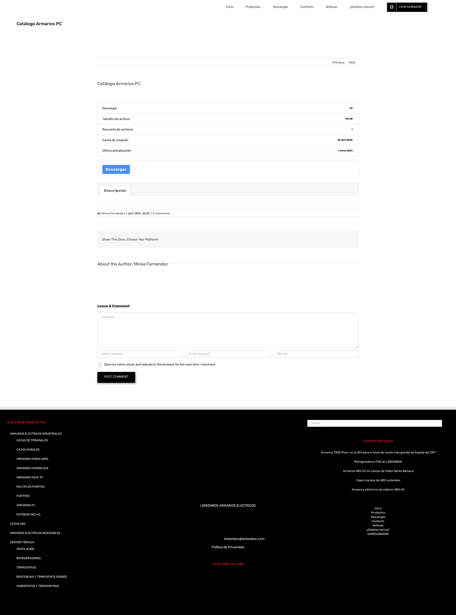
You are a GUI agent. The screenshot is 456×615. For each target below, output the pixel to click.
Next (352, 62)
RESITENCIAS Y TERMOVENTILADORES (41, 576)
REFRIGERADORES (28, 558)
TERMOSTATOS (26, 567)
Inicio (378, 508)
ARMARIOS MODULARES (32, 459)
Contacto (378, 521)
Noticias (378, 525)
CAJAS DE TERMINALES (32, 440)
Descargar (116, 169)
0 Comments (161, 213)
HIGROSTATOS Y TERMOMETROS (37, 586)
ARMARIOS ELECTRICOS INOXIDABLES (35, 533)
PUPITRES (23, 496)
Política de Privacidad (228, 547)
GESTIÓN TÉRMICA (22, 542)
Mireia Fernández (113, 213)
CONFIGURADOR (378, 534)
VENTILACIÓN (25, 549)
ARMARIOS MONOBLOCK (32, 468)
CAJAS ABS (17, 523)
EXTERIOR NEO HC (28, 514)
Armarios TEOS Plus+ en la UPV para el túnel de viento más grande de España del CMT (378, 452)
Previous (338, 62)
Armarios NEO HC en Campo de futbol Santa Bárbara (378, 471)
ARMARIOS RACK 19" (29, 477)
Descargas (378, 517)
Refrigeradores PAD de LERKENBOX (378, 461)
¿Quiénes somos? (378, 529)
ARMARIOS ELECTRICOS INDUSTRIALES (36, 433)
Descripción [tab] (115, 190)
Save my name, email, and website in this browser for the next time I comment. (160, 364)
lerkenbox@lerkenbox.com (244, 539)
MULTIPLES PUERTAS (30, 486)
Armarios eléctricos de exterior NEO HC (378, 489)
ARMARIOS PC (25, 505)
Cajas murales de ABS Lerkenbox (378, 480)
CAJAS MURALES (27, 449)
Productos (378, 512)
